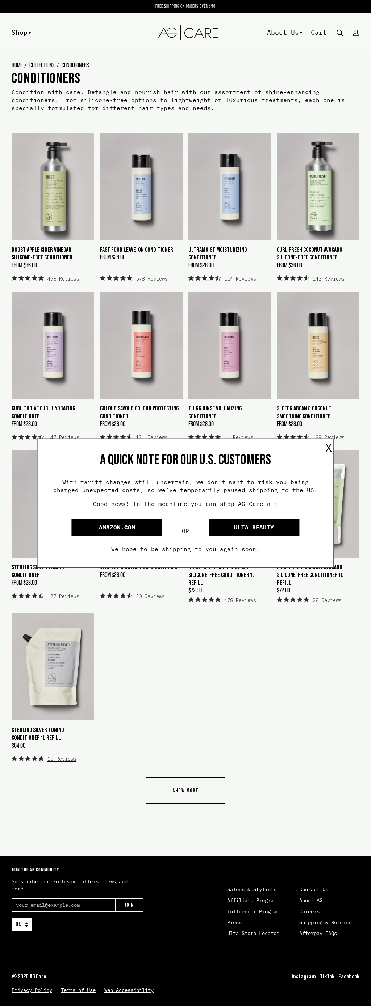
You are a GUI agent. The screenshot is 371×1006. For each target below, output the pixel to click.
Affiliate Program (251, 900)
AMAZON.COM (117, 527)
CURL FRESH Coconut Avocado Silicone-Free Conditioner (309, 253)
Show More (185, 790)
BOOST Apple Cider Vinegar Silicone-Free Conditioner (42, 253)
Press (234, 922)
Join (129, 905)
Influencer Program (253, 911)
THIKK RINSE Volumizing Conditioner (215, 412)
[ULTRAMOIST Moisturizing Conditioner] (229, 186)
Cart (319, 32)
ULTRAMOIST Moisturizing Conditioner (217, 253)
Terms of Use (78, 990)
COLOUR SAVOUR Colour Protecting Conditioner (139, 412)
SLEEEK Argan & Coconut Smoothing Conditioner (304, 412)
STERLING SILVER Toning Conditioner (38, 571)
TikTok (327, 976)
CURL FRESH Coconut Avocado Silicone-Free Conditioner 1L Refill (310, 575)
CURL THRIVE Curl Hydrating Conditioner (43, 412)
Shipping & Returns (325, 922)
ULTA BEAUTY (254, 527)
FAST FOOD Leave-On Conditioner (136, 249)
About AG (310, 900)
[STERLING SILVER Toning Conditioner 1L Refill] (53, 666)
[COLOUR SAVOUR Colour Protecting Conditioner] (141, 345)
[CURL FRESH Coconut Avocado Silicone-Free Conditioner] (318, 186)
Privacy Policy (32, 990)
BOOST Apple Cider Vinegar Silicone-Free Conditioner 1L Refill (221, 575)
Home (17, 65)
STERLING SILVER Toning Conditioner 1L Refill (38, 733)
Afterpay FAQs (318, 933)
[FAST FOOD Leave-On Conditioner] (141, 186)
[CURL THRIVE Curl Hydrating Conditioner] (53, 345)
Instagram (304, 976)
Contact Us (313, 889)
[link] (45, 278)
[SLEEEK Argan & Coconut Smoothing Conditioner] (318, 345)
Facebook (348, 976)
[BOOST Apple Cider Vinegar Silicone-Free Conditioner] (53, 186)
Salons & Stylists (251, 889)
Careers (309, 911)
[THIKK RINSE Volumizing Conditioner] (229, 345)
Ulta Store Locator (253, 933)
